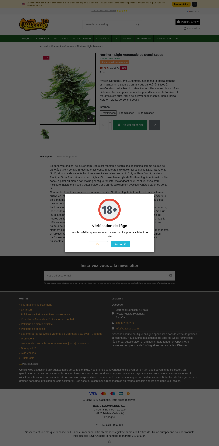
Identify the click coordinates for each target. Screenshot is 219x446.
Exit (98, 244)
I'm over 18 (120, 244)
